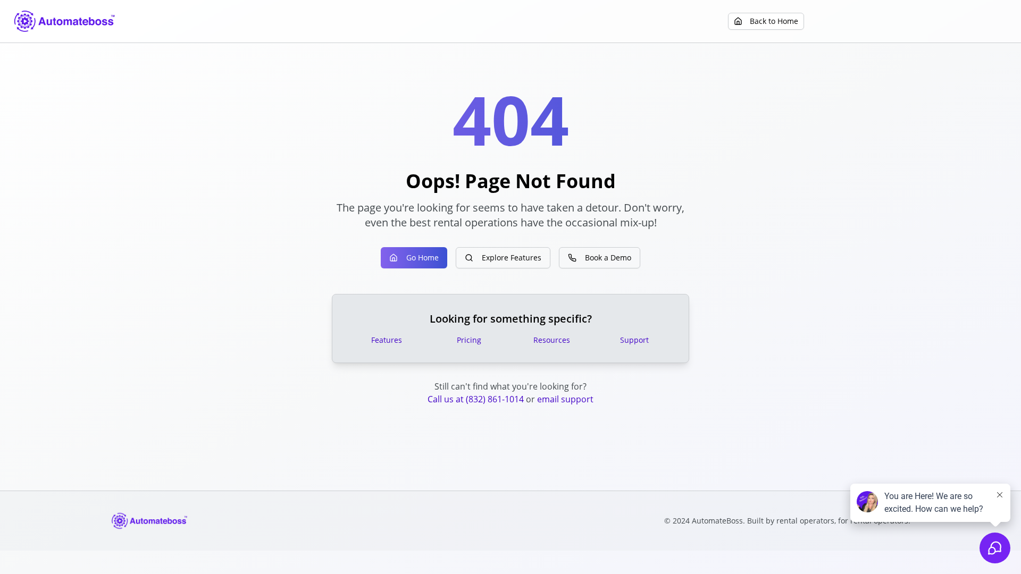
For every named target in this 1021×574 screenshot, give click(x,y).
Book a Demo (608, 257)
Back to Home (774, 21)
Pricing (469, 340)
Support (634, 340)
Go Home (422, 257)
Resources (551, 340)
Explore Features (511, 257)
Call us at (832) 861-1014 (476, 399)
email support (565, 399)
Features (386, 340)
